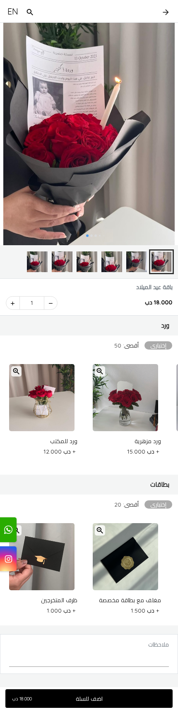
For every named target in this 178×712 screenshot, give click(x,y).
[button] (89, 325)
